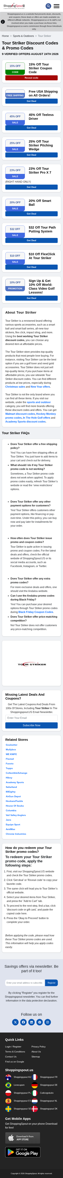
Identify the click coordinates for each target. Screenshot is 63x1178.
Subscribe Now (31, 725)
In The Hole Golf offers (36, 417)
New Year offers (40, 386)
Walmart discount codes (20, 413)
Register (51, 983)
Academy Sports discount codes (25, 421)
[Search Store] (48, 6)
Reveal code (31, 77)
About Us (36, 1051)
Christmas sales (15, 386)
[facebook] (23, 1022)
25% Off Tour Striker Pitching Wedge (41, 145)
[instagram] (47, 1022)
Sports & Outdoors (23, 36)
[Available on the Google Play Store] (22, 1152)
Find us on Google (14, 1061)
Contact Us (10, 1056)
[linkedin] (31, 1022)
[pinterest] (39, 1022)
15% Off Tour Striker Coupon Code (40, 68)
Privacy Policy (39, 1046)
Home (5, 36)
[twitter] (15, 1022)
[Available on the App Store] (22, 1138)
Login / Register (13, 1046)
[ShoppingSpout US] (14, 6)
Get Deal (31, 101)
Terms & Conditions (15, 1051)
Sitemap (36, 1056)
